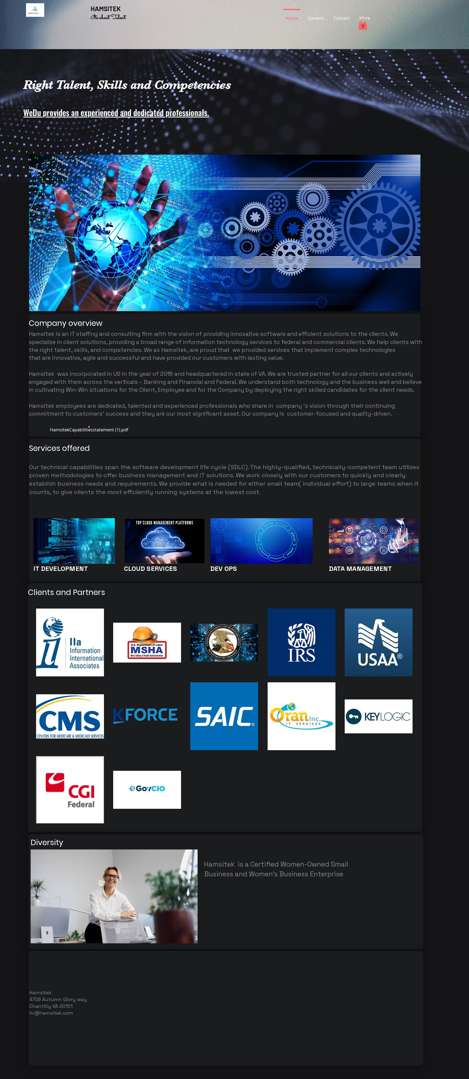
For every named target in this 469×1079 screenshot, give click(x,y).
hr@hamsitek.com (51, 1013)
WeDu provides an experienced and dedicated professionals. (116, 112)
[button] (362, 24)
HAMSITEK (108, 8)
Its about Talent (108, 18)
